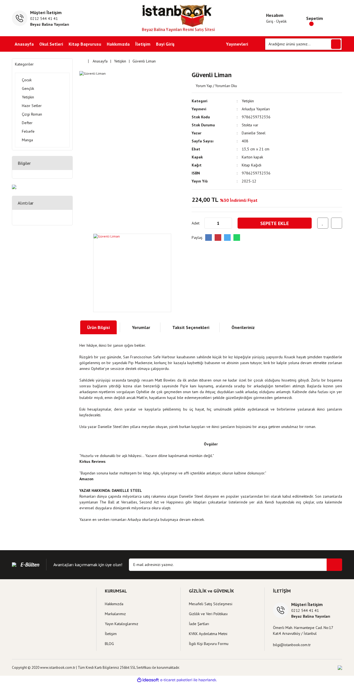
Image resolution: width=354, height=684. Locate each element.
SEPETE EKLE (274, 223)
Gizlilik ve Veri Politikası (208, 613)
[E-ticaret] (176, 679)
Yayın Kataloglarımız (121, 623)
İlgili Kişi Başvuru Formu (208, 643)
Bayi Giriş (165, 44)
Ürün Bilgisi (98, 327)
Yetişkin (248, 100)
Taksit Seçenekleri (190, 327)
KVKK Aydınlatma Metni (208, 633)
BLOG (109, 643)
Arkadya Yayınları (256, 108)
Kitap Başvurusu (85, 44)
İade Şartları (199, 623)
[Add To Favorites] (322, 223)
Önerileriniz (243, 327)
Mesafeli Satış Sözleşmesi (210, 603)
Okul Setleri (51, 44)
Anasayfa (24, 44)
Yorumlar (141, 327)
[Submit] (334, 564)
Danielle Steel (254, 132)
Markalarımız (115, 613)
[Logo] (177, 18)
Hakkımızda (118, 44)
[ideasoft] (148, 680)
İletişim (142, 44)
